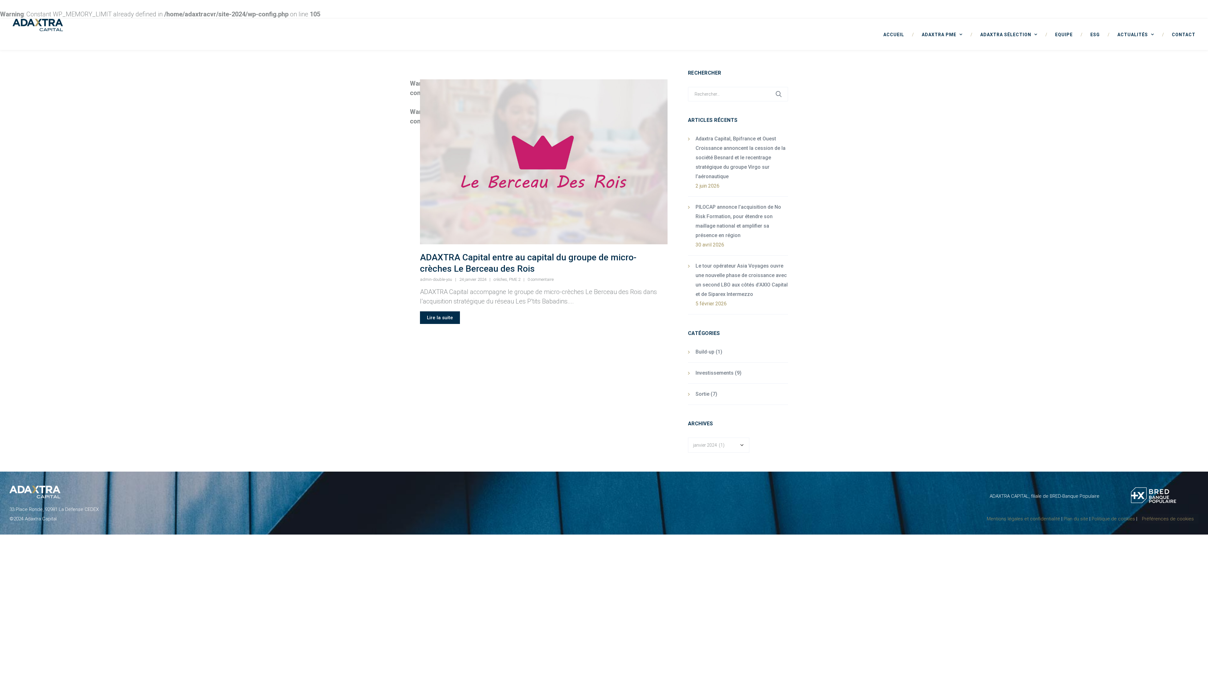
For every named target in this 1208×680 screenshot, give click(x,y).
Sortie (702, 394)
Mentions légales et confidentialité (1023, 519)
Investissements (715, 373)
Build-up (705, 352)
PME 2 (514, 279)
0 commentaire (541, 279)
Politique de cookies (1113, 519)
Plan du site (1076, 519)
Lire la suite (440, 317)
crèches (500, 279)
